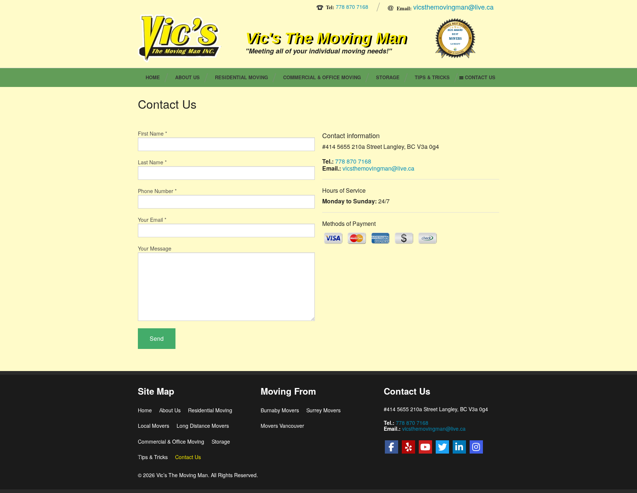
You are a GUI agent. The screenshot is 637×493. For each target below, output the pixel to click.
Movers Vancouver (282, 425)
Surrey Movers (323, 410)
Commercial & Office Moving (322, 77)
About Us (187, 77)
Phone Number (157, 191)
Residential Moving (241, 77)
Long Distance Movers (203, 425)
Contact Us (480, 77)
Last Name (152, 162)
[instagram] (476, 447)
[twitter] (442, 447)
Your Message (154, 248)
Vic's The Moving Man (326, 37)
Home (153, 77)
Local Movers (153, 425)
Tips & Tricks (432, 77)
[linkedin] (459, 447)
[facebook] (391, 447)
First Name (152, 133)
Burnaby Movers (280, 410)
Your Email (152, 219)
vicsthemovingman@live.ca (453, 6)
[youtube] (425, 447)
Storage (388, 77)
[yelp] (408, 447)
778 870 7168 (352, 6)
